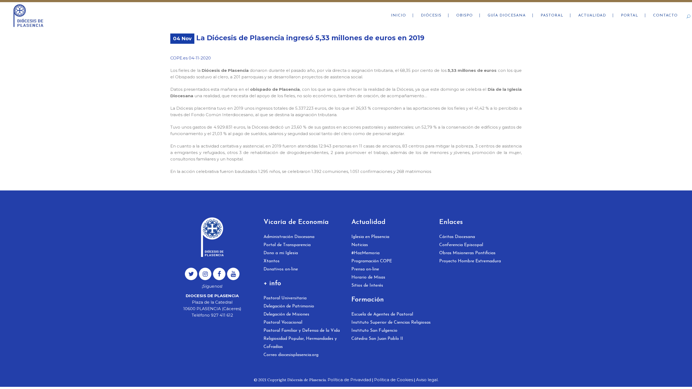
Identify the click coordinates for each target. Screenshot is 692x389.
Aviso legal (427, 379)
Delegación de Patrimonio (289, 306)
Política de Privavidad (349, 379)
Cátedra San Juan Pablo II (377, 339)
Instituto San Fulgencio (374, 330)
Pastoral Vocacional (283, 322)
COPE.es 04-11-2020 (190, 58)
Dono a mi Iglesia (281, 253)
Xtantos (272, 261)
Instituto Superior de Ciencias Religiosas (391, 322)
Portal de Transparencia (287, 245)
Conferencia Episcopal (461, 245)
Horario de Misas (368, 277)
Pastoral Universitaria (285, 298)
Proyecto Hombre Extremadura (470, 261)
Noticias (359, 245)
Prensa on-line (365, 269)
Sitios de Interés (367, 285)
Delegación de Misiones (286, 314)
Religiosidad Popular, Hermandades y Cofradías (300, 343)
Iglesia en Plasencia (370, 237)
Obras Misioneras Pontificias (467, 253)
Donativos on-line (281, 269)
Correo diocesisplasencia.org (291, 355)
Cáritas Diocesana (457, 237)
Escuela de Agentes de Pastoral (382, 314)
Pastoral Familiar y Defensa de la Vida (302, 330)
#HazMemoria (365, 253)
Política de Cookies (393, 379)
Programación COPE (371, 261)
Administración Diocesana (289, 237)
